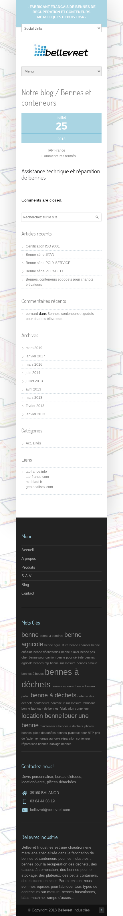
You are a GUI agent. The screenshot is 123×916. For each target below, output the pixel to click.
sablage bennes (60, 744)
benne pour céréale (70, 657)
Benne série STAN (40, 255)
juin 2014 (33, 373)
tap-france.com (37, 477)
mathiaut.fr (34, 482)
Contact (27, 593)
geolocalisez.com (39, 487)
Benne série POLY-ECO (44, 271)
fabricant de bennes (45, 708)
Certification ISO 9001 (43, 246)
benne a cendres (51, 635)
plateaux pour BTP (81, 732)
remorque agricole (47, 738)
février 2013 (35, 406)
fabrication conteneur (74, 708)
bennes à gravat (63, 686)
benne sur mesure (63, 663)
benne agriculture (56, 645)
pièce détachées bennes (50, 732)
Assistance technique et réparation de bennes (60, 174)
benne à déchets (53, 695)
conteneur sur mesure (66, 703)
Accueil (27, 550)
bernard (32, 314)
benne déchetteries (46, 652)
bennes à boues (32, 673)
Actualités (33, 443)
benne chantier (80, 645)
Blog (25, 585)
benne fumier (70, 652)
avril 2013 (33, 389)
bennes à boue (87, 663)
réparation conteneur (75, 738)
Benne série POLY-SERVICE (48, 263)
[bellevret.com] (61, 58)
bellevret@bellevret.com (50, 810)
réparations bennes (34, 744)
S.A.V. (26, 576)
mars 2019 (34, 348)
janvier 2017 (35, 356)
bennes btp (41, 663)
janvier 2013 (35, 414)
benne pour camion (42, 657)
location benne (41, 715)
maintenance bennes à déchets (61, 726)
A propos (28, 558)
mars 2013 (34, 398)
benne (30, 634)
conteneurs (41, 703)
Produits (28, 567)
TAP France (56, 150)
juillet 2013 (34, 381)
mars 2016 (34, 365)
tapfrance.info (36, 472)
